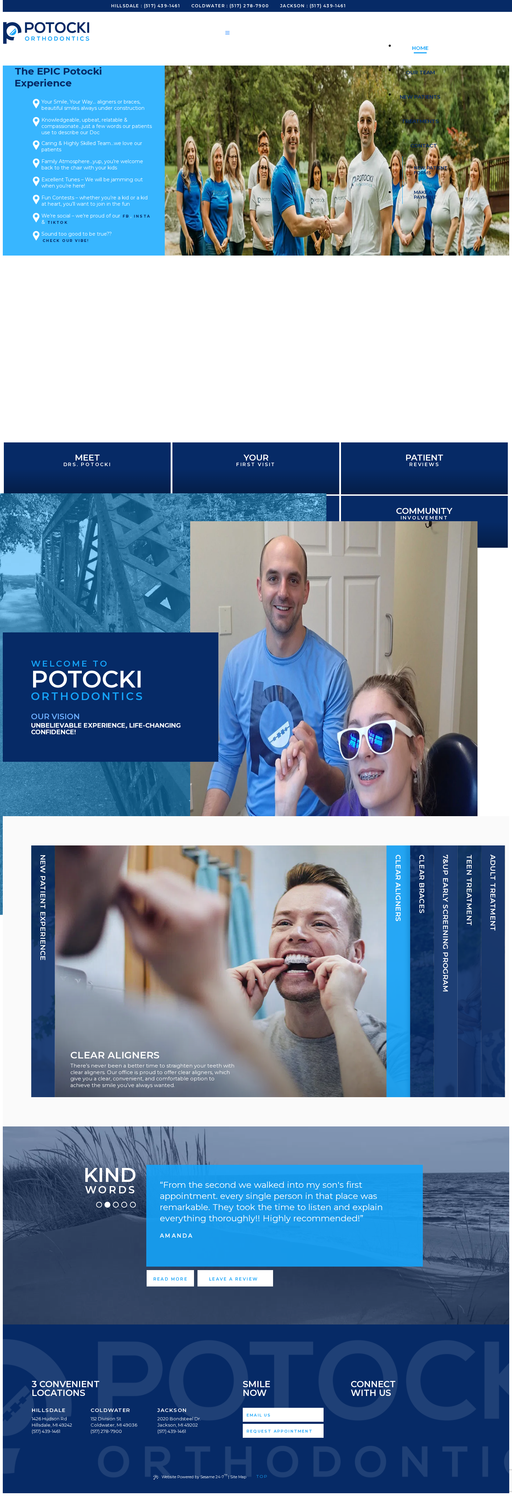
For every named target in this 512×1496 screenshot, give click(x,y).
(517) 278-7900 (249, 5)
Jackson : (294, 5)
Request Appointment (280, 1431)
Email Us (259, 1415)
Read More (170, 1279)
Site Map (238, 1476)
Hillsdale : (126, 5)
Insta (142, 216)
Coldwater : (209, 5)
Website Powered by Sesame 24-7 (194, 1476)
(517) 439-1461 (162, 5)
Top (263, 1476)
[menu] (227, 33)
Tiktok (57, 222)
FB (126, 216)
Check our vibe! (65, 240)
